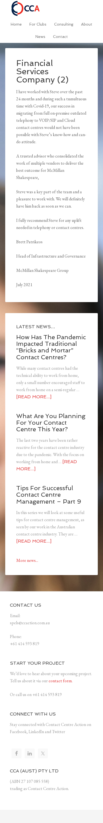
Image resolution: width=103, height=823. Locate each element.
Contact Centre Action (51, 8)
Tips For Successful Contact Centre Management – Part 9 (48, 494)
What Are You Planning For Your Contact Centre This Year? (50, 422)
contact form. (61, 681)
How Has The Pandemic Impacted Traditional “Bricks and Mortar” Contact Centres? (51, 347)
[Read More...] (33, 396)
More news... (27, 560)
